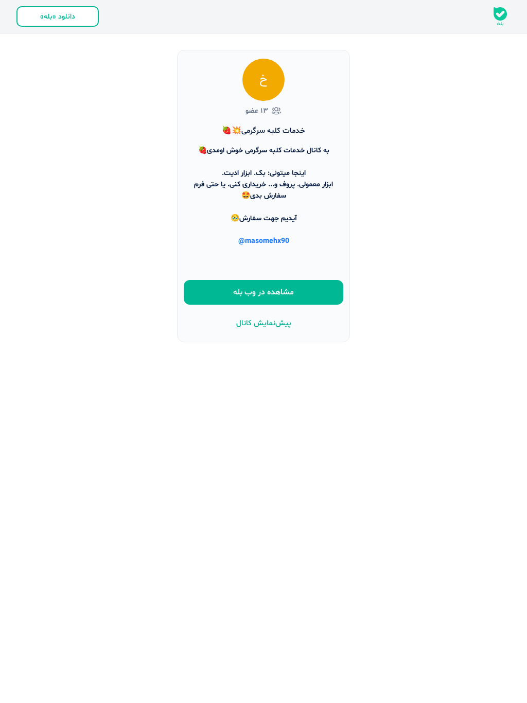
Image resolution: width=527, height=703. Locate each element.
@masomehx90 (263, 241)
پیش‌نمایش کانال (263, 323)
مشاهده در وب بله (263, 292)
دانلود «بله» (57, 17)
